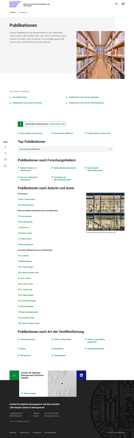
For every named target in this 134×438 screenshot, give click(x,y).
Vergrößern (122, 77)
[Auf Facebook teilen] (5, 153)
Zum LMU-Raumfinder (20, 421)
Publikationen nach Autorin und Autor (27, 103)
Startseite (13, 12)
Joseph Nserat (25, 239)
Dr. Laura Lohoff (26, 284)
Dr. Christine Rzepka (28, 301)
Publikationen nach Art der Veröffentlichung (86, 103)
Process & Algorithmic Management (29, 178)
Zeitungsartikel (60, 355)
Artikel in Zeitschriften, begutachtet (96, 340)
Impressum (37, 433)
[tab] (65, 149)
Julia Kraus (24, 228)
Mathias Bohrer (26, 261)
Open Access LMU (58, 124)
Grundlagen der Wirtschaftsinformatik (62, 178)
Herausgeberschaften (95, 349)
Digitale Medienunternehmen (65, 168)
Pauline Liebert (26, 233)
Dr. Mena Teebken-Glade (30, 323)
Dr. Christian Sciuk (27, 318)
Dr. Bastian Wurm (27, 205)
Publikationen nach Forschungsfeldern (84, 97)
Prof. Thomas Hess (27, 199)
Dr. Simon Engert (26, 267)
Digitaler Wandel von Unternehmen (28, 169)
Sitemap (13, 433)
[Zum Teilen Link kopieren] (5, 147)
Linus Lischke (25, 278)
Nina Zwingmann (26, 244)
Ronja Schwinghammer (29, 312)
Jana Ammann (26, 216)
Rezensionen (25, 355)
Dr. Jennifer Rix (26, 290)
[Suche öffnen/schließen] (116, 4)
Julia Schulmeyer (27, 306)
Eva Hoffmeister (26, 222)
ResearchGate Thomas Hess (31, 133)
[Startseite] (14, 375)
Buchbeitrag (58, 349)
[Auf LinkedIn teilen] (5, 166)
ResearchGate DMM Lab (63, 133)
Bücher (23, 349)
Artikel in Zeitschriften (62, 339)
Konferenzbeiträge (27, 339)
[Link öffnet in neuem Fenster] (48, 383)
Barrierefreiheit (50, 433)
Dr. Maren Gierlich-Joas (29, 273)
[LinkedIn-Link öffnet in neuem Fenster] (81, 375)
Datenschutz (24, 433)
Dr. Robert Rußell (26, 295)
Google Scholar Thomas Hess (98, 133)
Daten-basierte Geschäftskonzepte (94, 169)
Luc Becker (24, 256)
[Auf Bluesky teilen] (5, 159)
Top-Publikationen (20, 97)
